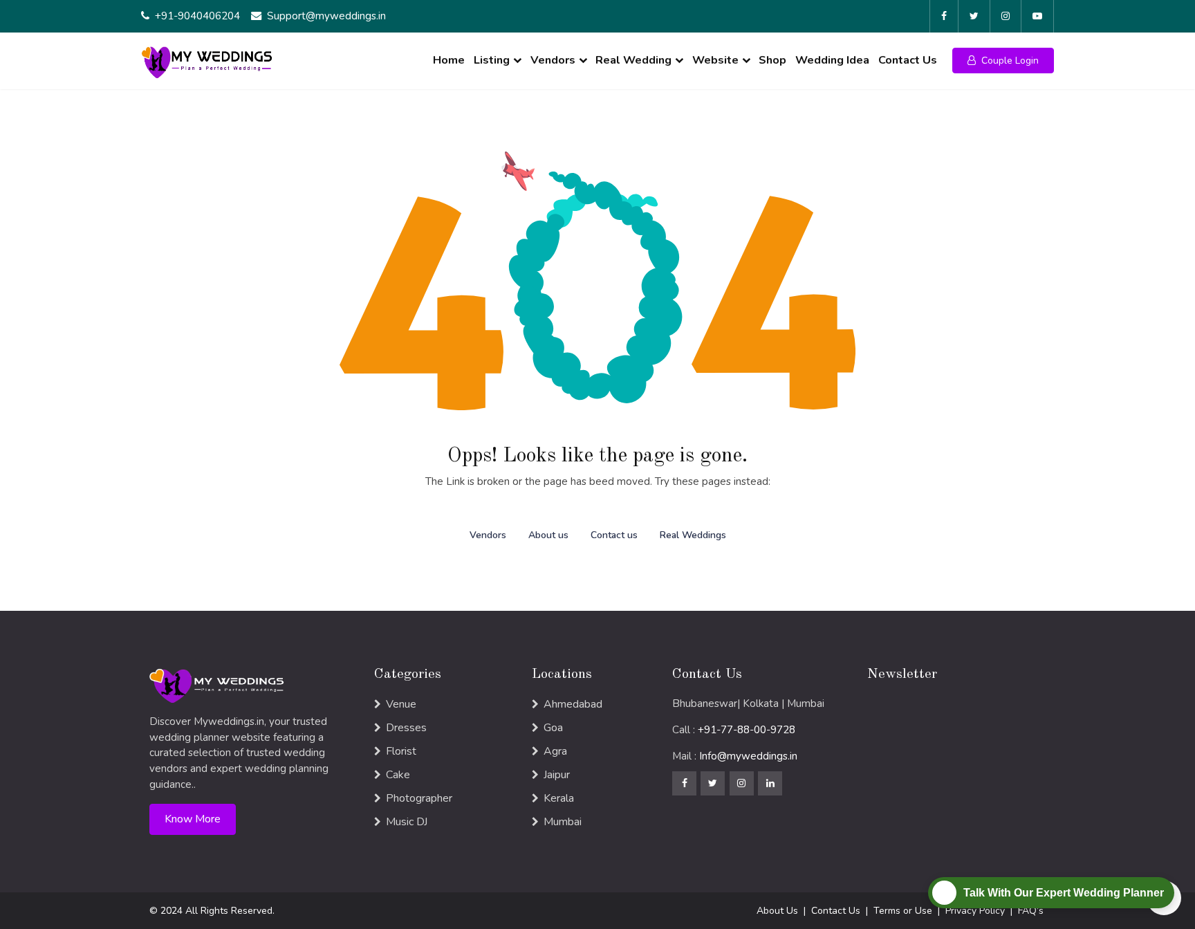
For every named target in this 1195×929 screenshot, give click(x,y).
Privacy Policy (975, 910)
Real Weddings (693, 535)
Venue (401, 704)
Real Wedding (633, 60)
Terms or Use (902, 910)
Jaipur (557, 774)
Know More (193, 819)
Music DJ (406, 821)
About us (548, 535)
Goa (553, 727)
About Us (777, 910)
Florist (401, 751)
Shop (772, 60)
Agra (555, 751)
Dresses (406, 727)
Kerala (559, 798)
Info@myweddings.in (748, 756)
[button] (1003, 60)
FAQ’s (1031, 910)
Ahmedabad (573, 704)
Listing (492, 60)
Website (715, 60)
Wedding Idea (832, 60)
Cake (398, 774)
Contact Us (907, 60)
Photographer (419, 798)
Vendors (552, 60)
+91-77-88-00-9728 (746, 730)
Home (449, 60)
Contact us (614, 535)
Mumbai (563, 821)
